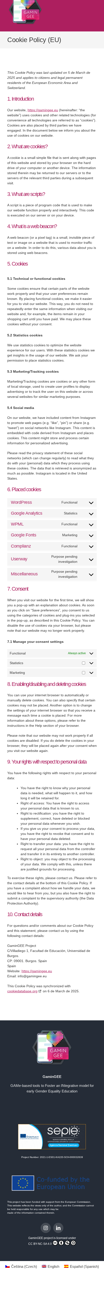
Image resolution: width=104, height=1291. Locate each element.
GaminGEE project (40, 1238)
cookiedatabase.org (22, 991)
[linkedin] (58, 1228)
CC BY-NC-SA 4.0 (40, 1244)
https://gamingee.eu (43, 110)
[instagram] (46, 1228)
